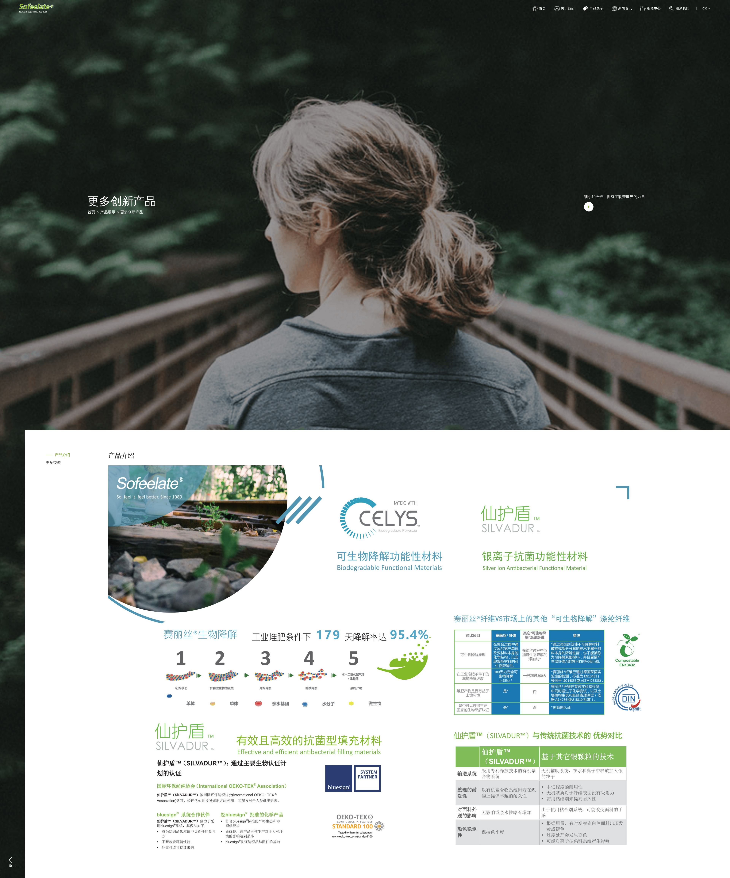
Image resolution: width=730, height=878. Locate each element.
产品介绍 (62, 455)
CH (704, 8)
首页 (91, 212)
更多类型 (53, 462)
